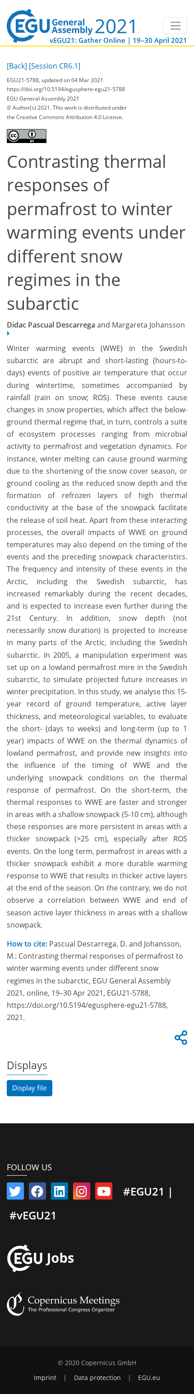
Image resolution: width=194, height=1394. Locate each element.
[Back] (17, 66)
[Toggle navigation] (175, 26)
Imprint (45, 1378)
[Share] (179, 1040)
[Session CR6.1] (54, 66)
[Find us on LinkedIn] (59, 1193)
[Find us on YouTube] (103, 1193)
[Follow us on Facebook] (37, 1193)
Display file (29, 1087)
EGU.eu (149, 1378)
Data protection (97, 1378)
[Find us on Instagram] (81, 1193)
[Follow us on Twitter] (15, 1193)
